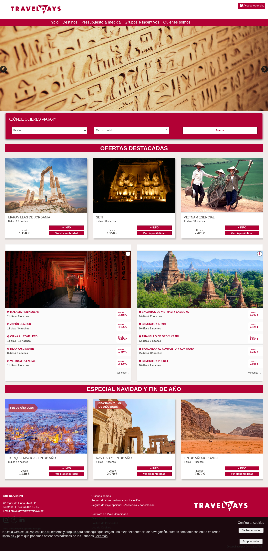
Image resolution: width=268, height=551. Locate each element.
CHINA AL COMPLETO (23, 336)
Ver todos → (123, 373)
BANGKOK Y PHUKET (154, 361)
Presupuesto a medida (101, 22)
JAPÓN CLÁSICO (20, 324)
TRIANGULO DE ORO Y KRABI (160, 336)
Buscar (220, 130)
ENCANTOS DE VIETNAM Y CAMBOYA (165, 311)
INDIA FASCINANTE (21, 348)
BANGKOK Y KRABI (153, 324)
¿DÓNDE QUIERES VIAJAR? (32, 119)
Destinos (69, 22)
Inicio (53, 22)
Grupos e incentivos (142, 22)
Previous (4, 69)
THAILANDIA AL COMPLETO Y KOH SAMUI (167, 348)
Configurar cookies (251, 522)
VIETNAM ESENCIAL (22, 361)
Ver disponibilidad (66, 233)
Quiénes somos (177, 22)
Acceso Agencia (253, 5)
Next (264, 69)
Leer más (101, 536)
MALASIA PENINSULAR (24, 311)
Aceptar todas (251, 541)
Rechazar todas (251, 530)
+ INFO (66, 227)
